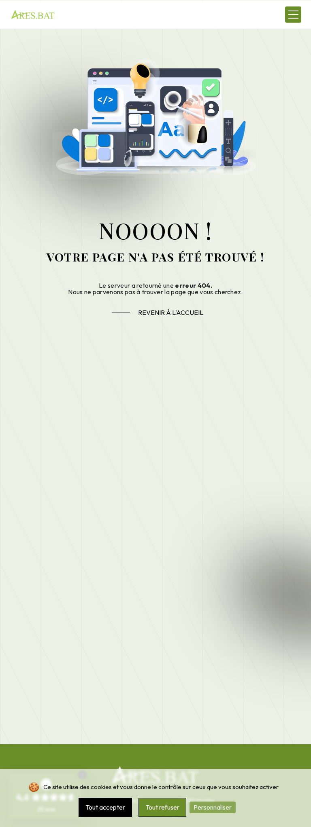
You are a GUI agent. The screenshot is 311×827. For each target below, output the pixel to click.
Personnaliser (213, 807)
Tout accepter (105, 807)
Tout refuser (162, 807)
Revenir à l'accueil (170, 312)
